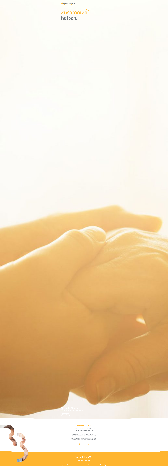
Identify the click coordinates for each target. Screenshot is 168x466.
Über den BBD (92, 5)
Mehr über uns (84, 444)
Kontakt (105, 5)
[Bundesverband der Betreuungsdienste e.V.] (69, 4)
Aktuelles (100, 5)
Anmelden (104, 3)
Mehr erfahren (65, 414)
